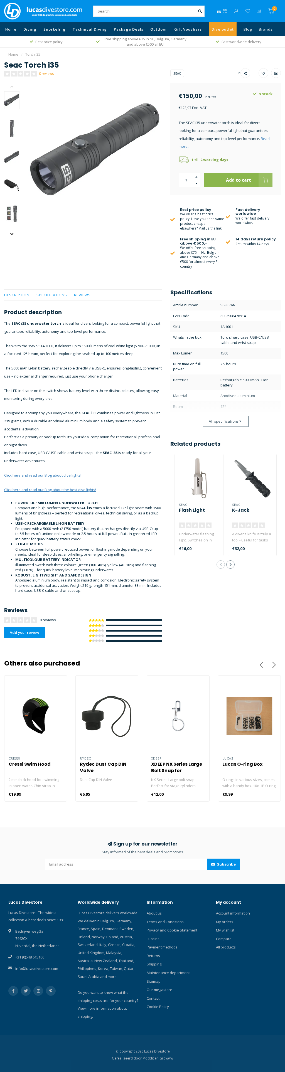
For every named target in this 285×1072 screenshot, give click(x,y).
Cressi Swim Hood (30, 764)
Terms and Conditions (165, 921)
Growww (166, 1058)
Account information (233, 913)
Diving (29, 29)
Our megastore (159, 989)
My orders (224, 921)
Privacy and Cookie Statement (172, 930)
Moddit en (150, 1058)
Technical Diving (90, 29)
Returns (153, 955)
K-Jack (240, 510)
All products (226, 947)
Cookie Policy (158, 1006)
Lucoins (153, 938)
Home (10, 29)
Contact (153, 998)
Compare (224, 938)
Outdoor (158, 29)
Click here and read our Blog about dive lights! (42, 475)
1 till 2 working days (209, 159)
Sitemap (154, 981)
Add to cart (238, 180)
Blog (248, 29)
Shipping (154, 964)
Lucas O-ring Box (242, 764)
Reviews (82, 294)
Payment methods (162, 947)
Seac (177, 73)
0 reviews (46, 73)
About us (154, 913)
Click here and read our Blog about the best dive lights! (50, 489)
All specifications (224, 421)
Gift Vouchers (188, 29)
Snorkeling (54, 29)
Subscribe (226, 864)
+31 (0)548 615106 (29, 957)
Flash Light (192, 510)
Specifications (51, 294)
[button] (16, 87)
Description (17, 294)
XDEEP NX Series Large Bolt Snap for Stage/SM (176, 770)
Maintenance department (168, 972)
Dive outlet (223, 29)
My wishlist (225, 930)
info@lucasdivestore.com (36, 968)
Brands (266, 29)
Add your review (24, 632)
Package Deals (128, 29)
